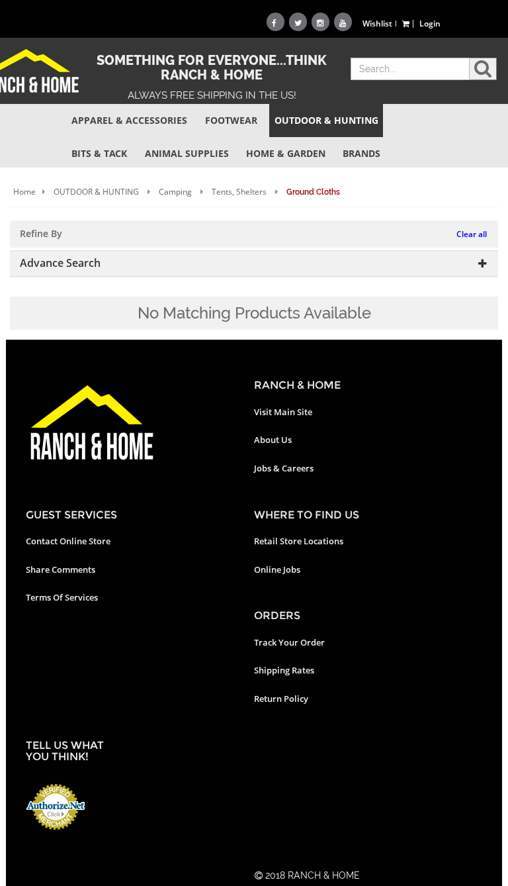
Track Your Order (289, 642)
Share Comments (60, 569)
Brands (361, 153)
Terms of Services (62, 597)
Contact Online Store (68, 541)
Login (430, 23)
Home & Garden (285, 153)
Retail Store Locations (298, 541)
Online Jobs (277, 569)
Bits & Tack (99, 153)
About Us (273, 440)
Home (24, 191)
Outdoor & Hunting (326, 120)
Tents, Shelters (239, 191)
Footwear (231, 120)
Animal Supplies (187, 153)
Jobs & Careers (284, 468)
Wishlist (377, 23)
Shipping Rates (284, 670)
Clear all (471, 234)
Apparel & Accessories (129, 120)
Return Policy (281, 699)
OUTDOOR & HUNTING (96, 191)
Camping (175, 191)
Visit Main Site (283, 412)
